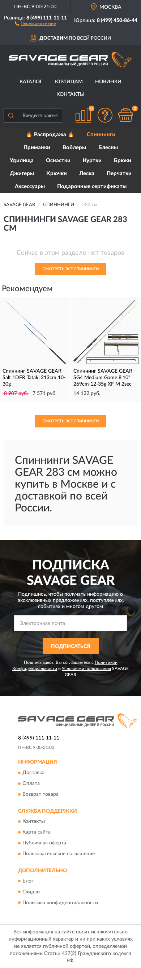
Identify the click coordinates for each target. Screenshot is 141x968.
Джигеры (22, 173)
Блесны (108, 147)
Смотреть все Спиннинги (71, 269)
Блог (28, 881)
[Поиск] (11, 115)
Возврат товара (40, 794)
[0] (125, 115)
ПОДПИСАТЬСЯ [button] (70, 646)
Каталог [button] (31, 81)
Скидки (31, 891)
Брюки (122, 160)
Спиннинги (101, 134)
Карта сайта (36, 832)
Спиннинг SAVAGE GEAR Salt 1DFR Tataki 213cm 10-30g (34, 378)
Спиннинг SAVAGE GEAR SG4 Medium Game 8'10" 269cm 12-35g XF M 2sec (102, 378)
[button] (35, 23)
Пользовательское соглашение (58, 854)
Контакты (70, 94)
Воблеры (74, 147)
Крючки (56, 173)
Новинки (108, 81)
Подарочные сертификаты (92, 186)
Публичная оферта (44, 843)
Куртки (92, 160)
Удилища (22, 160)
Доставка (33, 772)
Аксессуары (30, 186)
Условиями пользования (86, 668)
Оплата (31, 783)
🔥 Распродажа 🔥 (50, 134)
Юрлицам (69, 81)
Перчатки (119, 173)
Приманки (37, 147)
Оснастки (58, 160)
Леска (86, 173)
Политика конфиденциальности (60, 902)
